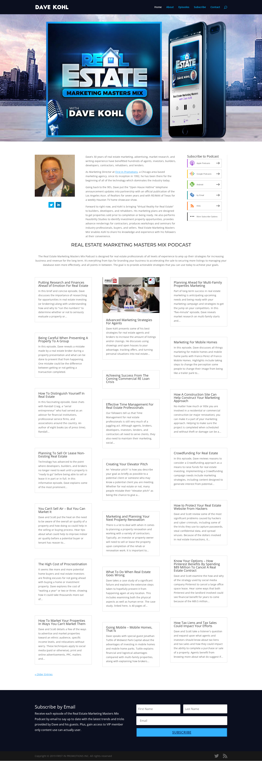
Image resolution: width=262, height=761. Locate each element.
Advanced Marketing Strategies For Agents (129, 321)
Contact (215, 7)
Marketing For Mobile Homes (195, 342)
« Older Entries (44, 674)
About (170, 7)
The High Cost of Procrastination (62, 564)
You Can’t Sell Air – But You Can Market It (61, 510)
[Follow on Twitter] (51, 205)
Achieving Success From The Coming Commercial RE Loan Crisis (128, 378)
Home (158, 7)
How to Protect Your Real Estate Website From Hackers (197, 507)
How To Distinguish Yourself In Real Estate (61, 395)
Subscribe (200, 7)
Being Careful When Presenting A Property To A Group (63, 339)
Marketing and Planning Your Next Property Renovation (128, 518)
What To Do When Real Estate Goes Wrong (128, 573)
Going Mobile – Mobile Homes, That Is (129, 629)
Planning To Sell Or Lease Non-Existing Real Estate (61, 454)
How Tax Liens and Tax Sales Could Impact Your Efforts (195, 624)
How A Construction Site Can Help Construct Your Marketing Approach (197, 397)
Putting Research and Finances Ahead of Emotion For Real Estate (63, 284)
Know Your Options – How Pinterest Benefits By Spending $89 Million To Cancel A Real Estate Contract (197, 566)
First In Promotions (126, 172)
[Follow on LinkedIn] (58, 205)
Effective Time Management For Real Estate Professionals (129, 406)
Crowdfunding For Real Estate (196, 453)
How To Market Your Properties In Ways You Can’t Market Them (62, 622)
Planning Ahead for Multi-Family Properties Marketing (198, 284)
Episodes (183, 7)
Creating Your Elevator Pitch (127, 464)
